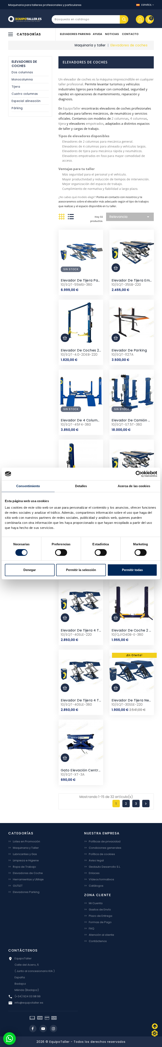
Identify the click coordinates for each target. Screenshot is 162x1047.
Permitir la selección (81, 570)
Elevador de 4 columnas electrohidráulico (98, 420)
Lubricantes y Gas (22, 854)
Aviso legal (94, 860)
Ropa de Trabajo (22, 867)
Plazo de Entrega (98, 916)
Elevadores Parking (23, 892)
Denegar (29, 570)
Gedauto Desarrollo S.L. (102, 867)
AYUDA (97, 34)
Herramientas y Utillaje (26, 879)
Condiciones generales (102, 848)
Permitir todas (132, 570)
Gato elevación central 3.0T (85, 770)
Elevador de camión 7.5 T (134, 420)
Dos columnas (22, 72)
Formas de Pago (98, 922)
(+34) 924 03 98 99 (27, 996)
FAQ (89, 928)
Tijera (16, 87)
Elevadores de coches (24, 63)
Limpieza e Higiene (23, 860)
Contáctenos (95, 941)
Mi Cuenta (93, 903)
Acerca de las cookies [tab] (134, 486)
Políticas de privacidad (102, 841)
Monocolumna (22, 80)
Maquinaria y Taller (23, 848)
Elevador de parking (129, 350)
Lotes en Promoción (24, 841)
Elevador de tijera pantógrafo (87, 280)
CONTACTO (130, 34)
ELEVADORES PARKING (75, 34)
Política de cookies (99, 854)
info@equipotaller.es (29, 1003)
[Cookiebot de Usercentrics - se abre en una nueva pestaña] (138, 474)
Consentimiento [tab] (28, 486)
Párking (17, 108)
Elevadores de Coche (25, 873)
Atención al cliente (99, 935)
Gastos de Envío (97, 910)
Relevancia (130, 216)
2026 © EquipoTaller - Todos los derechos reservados (81, 1042)
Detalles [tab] (81, 486)
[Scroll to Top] (154, 1033)
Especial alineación (26, 101)
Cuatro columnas (25, 94)
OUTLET (15, 886)
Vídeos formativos (99, 879)
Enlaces (92, 873)
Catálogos (93, 886)
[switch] (61, 552)
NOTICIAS (112, 34)
